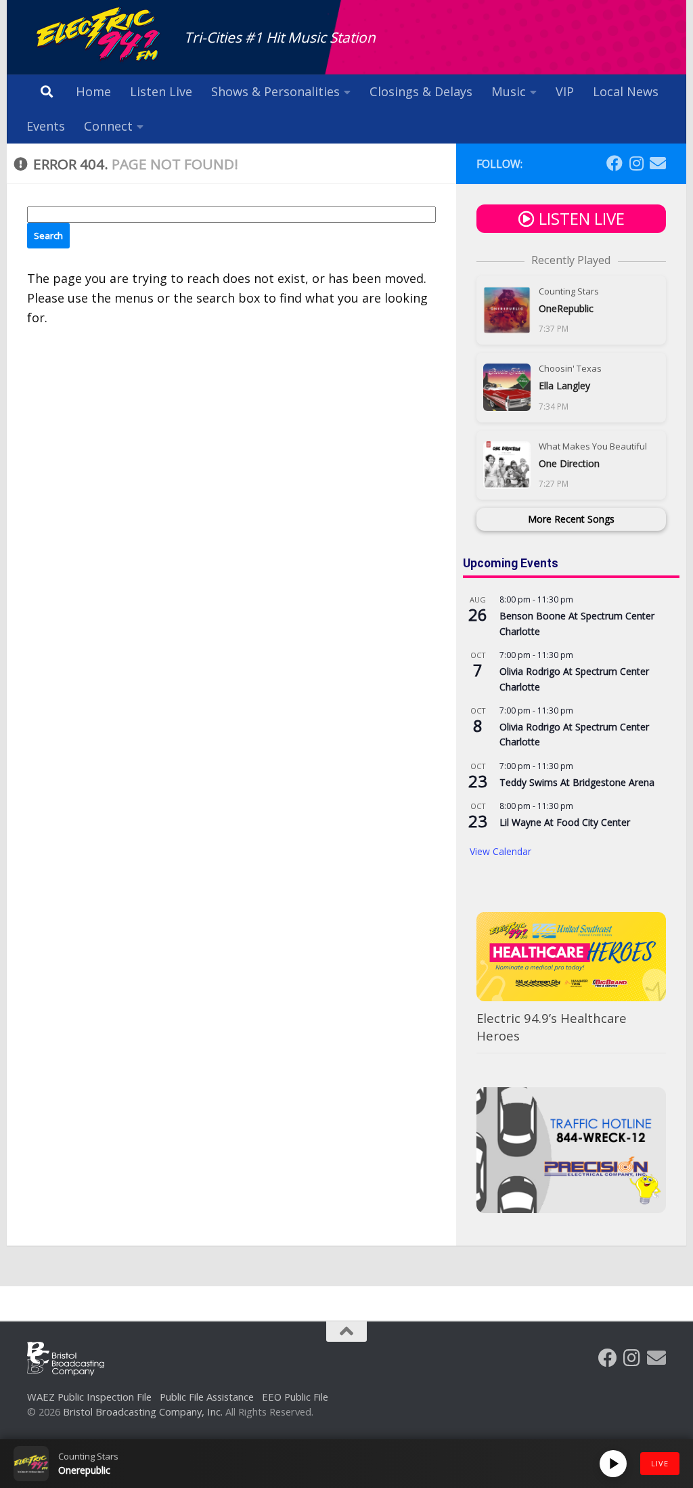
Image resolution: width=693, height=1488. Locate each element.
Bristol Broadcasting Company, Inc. (143, 1411)
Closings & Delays (421, 91)
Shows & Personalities (275, 91)
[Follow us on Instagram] (636, 163)
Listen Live (161, 91)
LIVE (660, 1463)
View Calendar (500, 851)
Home (93, 91)
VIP (565, 91)
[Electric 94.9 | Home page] (99, 35)
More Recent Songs (571, 518)
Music (508, 91)
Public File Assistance (207, 1396)
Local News (625, 91)
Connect (108, 126)
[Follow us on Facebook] (614, 163)
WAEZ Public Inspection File (89, 1396)
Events (45, 126)
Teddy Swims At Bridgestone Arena (576, 782)
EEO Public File (295, 1396)
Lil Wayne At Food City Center (564, 822)
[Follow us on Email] (658, 163)
